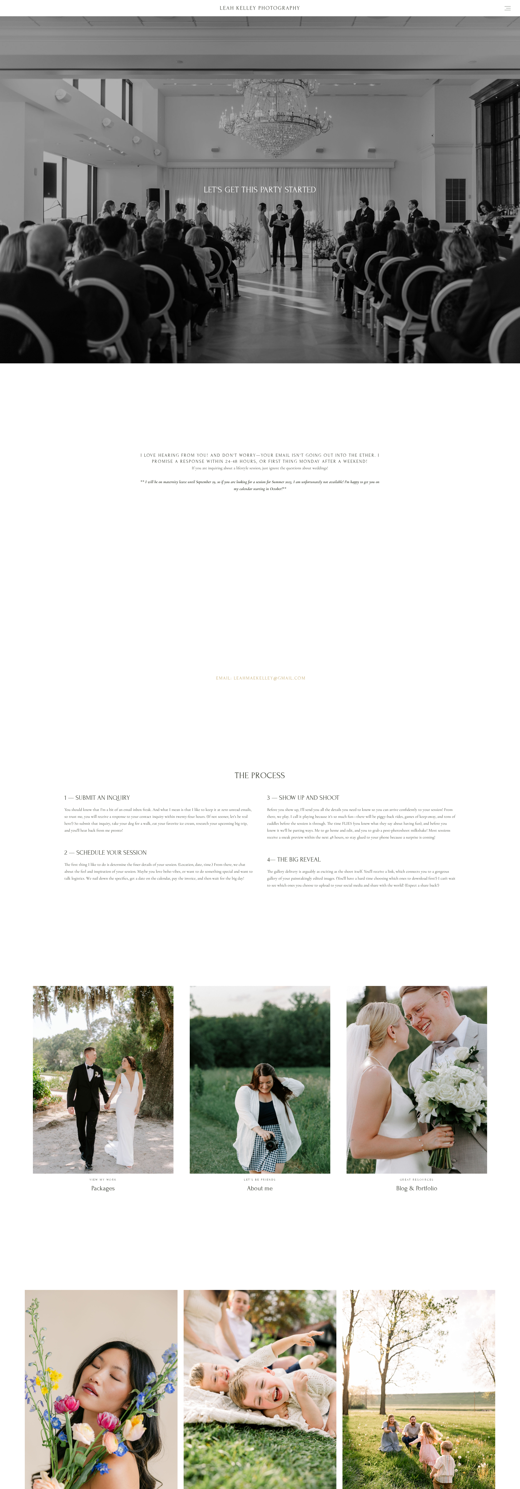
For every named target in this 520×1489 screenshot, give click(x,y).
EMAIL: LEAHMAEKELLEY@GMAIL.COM (261, 678)
